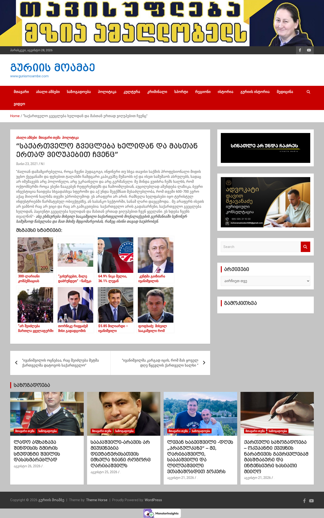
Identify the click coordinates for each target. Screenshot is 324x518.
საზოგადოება (79, 92)
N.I (42, 164)
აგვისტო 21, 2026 (180, 478)
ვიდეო (19, 104)
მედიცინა (285, 92)
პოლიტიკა (107, 92)
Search (305, 247)
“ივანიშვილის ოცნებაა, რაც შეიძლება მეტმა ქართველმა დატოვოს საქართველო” (60, 362)
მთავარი (21, 92)
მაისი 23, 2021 (27, 164)
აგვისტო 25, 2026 (104, 472)
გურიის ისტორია (255, 92)
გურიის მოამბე (52, 67)
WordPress (153, 500)
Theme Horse (96, 500)
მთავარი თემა (49, 137)
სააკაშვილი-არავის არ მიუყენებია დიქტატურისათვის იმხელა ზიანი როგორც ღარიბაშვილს (121, 454)
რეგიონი (203, 92)
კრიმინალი (157, 92)
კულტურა (132, 92)
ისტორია (225, 92)
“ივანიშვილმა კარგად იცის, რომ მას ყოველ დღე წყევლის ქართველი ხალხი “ (160, 362)
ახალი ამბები (48, 92)
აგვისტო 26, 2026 (27, 466)
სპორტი (181, 92)
